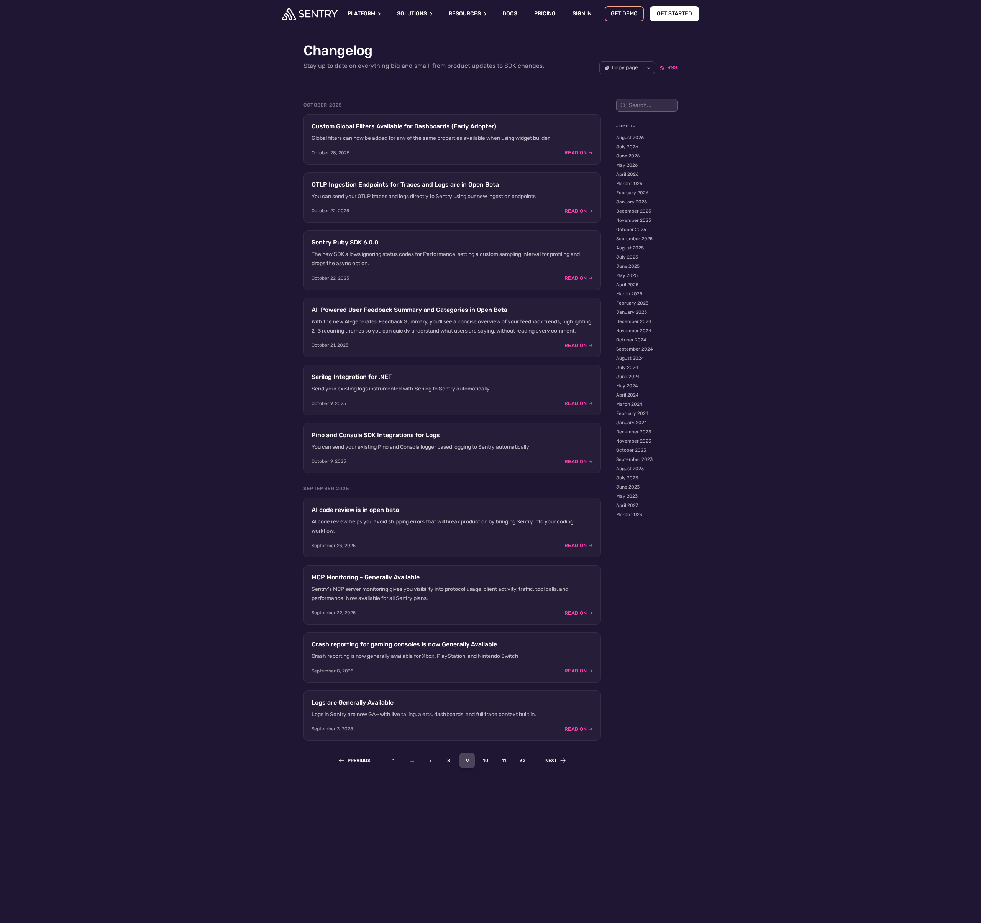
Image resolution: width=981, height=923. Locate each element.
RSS (672, 67)
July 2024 (627, 367)
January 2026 (631, 202)
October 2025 (631, 229)
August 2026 (630, 137)
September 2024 (634, 349)
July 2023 (627, 477)
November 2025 (633, 220)
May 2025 (627, 275)
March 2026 (629, 183)
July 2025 (627, 257)
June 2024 (628, 376)
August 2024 (630, 358)
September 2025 (634, 238)
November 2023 (633, 441)
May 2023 (627, 496)
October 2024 (631, 340)
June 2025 (628, 266)
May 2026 (627, 165)
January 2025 (631, 312)
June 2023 (628, 487)
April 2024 (627, 395)
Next (551, 760)
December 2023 (633, 431)
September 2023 (634, 459)
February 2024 (632, 413)
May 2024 (627, 386)
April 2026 (627, 174)
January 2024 (631, 422)
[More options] (649, 68)
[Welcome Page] (310, 14)
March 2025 (629, 294)
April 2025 (627, 284)
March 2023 (629, 514)
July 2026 (627, 146)
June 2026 (628, 156)
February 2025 (632, 303)
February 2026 (632, 192)
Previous (359, 760)
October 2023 (631, 450)
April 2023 (627, 505)
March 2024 (629, 404)
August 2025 (630, 248)
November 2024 (633, 330)
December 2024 (633, 321)
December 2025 (633, 211)
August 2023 (630, 468)
